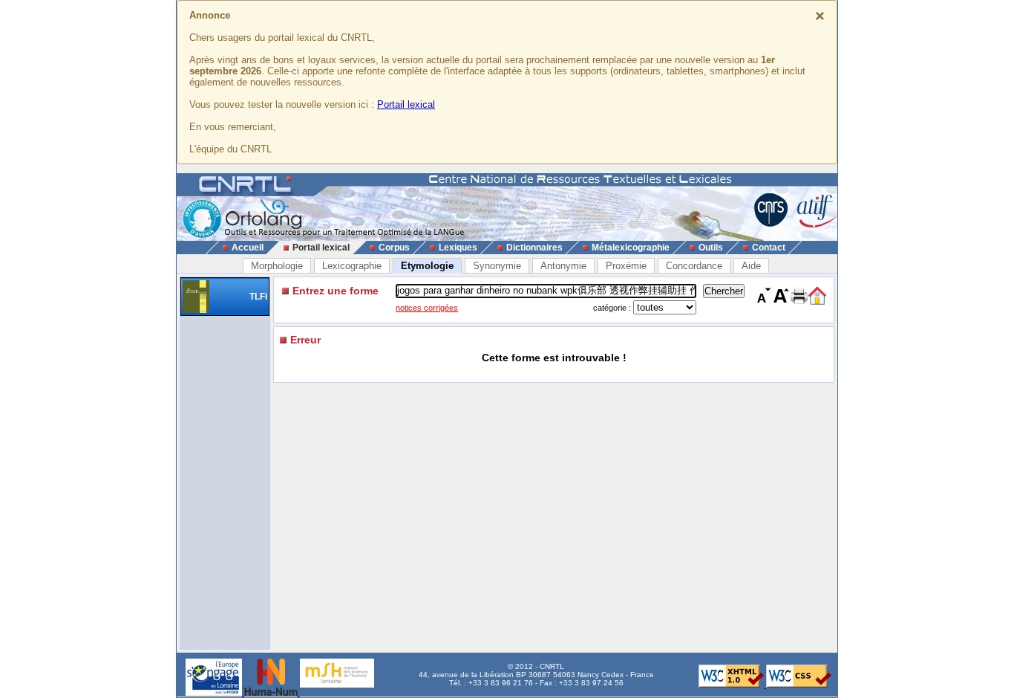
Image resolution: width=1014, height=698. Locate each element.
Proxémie (626, 265)
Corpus (394, 247)
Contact (768, 247)
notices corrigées (427, 307)
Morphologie (277, 265)
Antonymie (563, 265)
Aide (751, 265)
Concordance (694, 265)
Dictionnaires (534, 247)
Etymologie (427, 265)
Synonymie (497, 265)
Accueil (248, 247)
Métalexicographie (631, 247)
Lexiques (458, 247)
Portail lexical (406, 104)
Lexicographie (352, 265)
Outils (711, 247)
